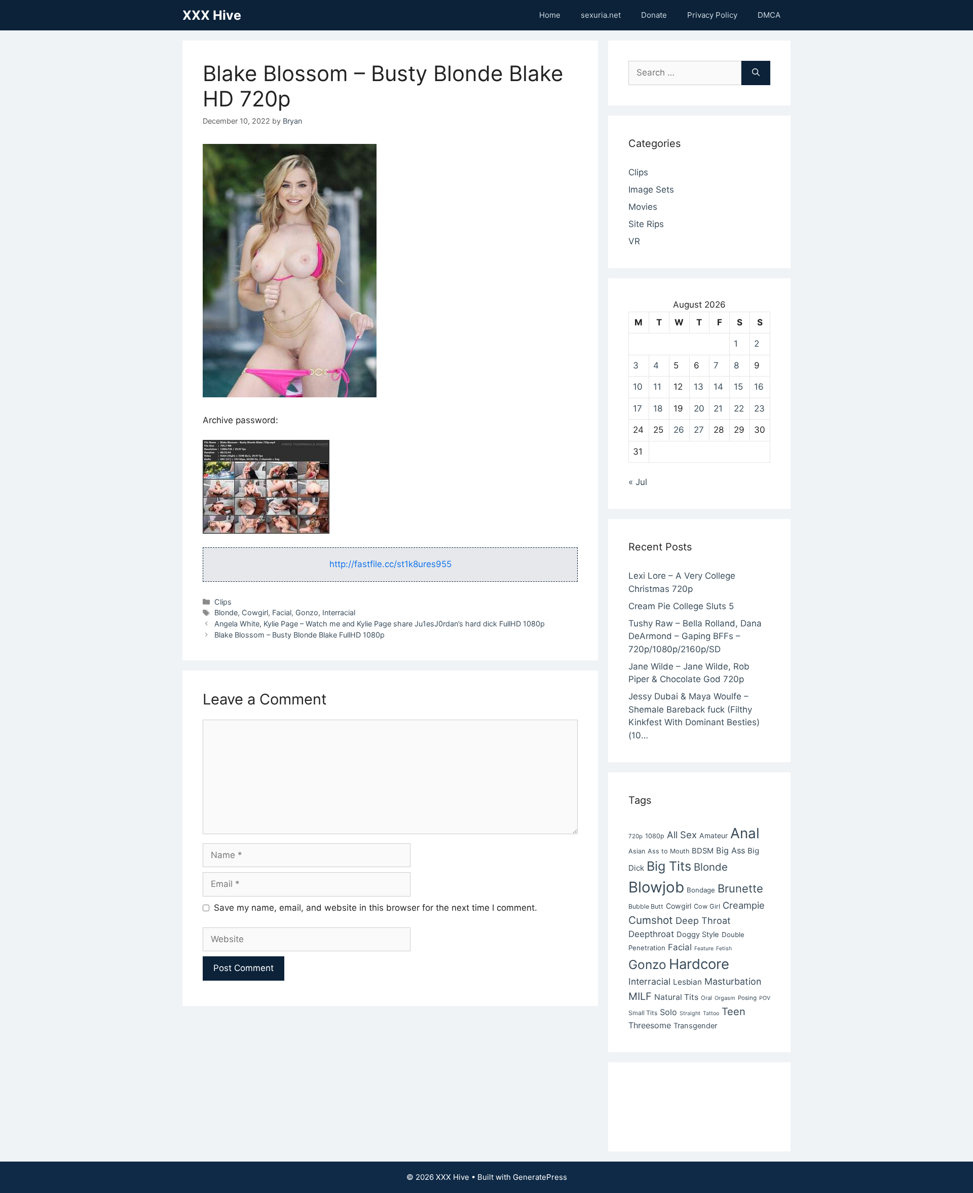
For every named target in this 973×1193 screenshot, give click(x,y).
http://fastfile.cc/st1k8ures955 (390, 564)
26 (678, 430)
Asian (636, 851)
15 (738, 387)
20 (699, 408)
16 (759, 387)
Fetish (724, 948)
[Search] (755, 73)
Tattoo (711, 1013)
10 (638, 387)
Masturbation (732, 981)
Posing (747, 997)
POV (764, 998)
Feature (704, 948)
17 (637, 408)
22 (739, 408)
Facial (281, 612)
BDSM (703, 850)
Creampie (744, 905)
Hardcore (699, 964)
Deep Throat (703, 920)
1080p (654, 836)
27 (699, 430)
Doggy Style (698, 934)
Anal (745, 833)
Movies (642, 207)
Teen (733, 1011)
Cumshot (650, 920)
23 (759, 408)
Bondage (701, 890)
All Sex (682, 834)
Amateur (713, 835)
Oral (706, 997)
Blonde (226, 612)
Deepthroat (651, 934)
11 (657, 387)
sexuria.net (601, 15)
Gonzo (306, 612)
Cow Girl (707, 906)
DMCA (769, 15)
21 (718, 408)
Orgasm (725, 997)
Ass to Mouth (668, 851)
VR (634, 241)
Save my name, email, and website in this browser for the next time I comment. (375, 908)
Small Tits (642, 1013)
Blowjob (656, 887)
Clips (223, 602)
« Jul (637, 482)
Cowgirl (255, 612)
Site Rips (646, 224)
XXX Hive (211, 15)
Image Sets (651, 189)
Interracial (338, 612)
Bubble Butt (645, 906)
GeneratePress (540, 1177)
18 (657, 408)
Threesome (649, 1025)
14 (718, 387)
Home (549, 15)
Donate (654, 15)
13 (698, 387)
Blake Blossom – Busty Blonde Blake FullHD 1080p (299, 634)
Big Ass (730, 850)
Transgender (695, 1025)
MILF (640, 996)
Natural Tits (676, 997)
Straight (690, 1013)
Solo (668, 1012)
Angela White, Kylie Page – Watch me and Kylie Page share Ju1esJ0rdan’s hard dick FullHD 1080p (379, 623)
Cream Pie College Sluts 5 (681, 606)
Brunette (740, 888)
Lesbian (687, 982)
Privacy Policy (712, 15)
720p (635, 836)
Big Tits (669, 866)
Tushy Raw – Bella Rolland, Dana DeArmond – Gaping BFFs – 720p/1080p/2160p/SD (695, 636)
